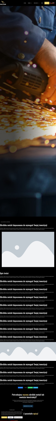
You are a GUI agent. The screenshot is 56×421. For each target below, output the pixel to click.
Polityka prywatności (11, 419)
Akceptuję (4, 417)
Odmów (10, 417)
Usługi (29, 3)
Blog (42, 3)
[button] (22, 409)
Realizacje (36, 3)
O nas (25, 3)
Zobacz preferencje (18, 417)
